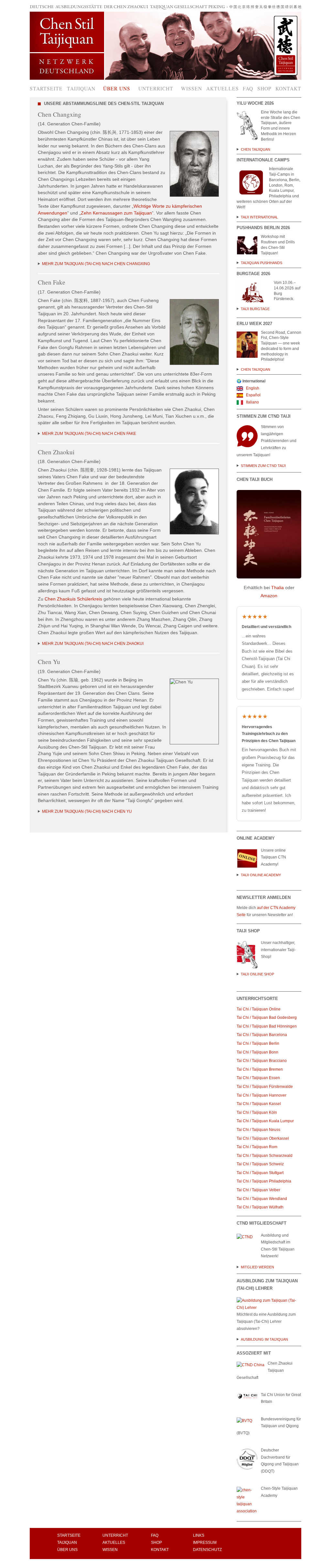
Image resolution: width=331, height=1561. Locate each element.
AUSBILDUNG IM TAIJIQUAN (264, 1339)
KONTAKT (160, 1549)
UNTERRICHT (115, 1535)
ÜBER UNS (67, 1549)
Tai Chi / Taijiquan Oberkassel (263, 1138)
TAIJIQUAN (67, 1542)
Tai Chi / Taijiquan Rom (257, 1147)
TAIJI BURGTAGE (255, 309)
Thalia (277, 587)
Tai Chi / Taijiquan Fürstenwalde (265, 1086)
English (252, 388)
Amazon (269, 595)
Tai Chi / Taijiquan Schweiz (260, 1164)
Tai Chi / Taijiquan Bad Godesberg (267, 1017)
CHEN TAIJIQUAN (256, 149)
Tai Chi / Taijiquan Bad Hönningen (267, 1026)
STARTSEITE (68, 1535)
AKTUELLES (113, 1542)
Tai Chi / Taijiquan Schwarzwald (265, 1155)
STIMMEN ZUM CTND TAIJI (263, 466)
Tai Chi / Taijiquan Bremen (260, 1069)
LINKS (198, 1535)
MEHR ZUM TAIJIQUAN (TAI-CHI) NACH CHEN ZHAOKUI (93, 643)
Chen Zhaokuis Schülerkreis (73, 599)
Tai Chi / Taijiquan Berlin (258, 1043)
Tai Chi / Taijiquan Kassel (259, 1103)
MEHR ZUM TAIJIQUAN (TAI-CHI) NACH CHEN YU (87, 811)
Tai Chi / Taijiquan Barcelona (262, 1034)
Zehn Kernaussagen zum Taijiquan (116, 213)
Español (253, 395)
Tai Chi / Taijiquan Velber (258, 1190)
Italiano (252, 402)
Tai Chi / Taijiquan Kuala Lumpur (265, 1121)
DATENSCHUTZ (207, 1549)
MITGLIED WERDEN (257, 1267)
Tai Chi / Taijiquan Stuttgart (260, 1173)
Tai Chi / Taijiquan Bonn (257, 1052)
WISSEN (110, 1549)
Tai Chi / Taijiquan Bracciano (262, 1060)
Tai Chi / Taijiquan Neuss (258, 1129)
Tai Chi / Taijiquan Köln (257, 1112)
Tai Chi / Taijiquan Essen (258, 1078)
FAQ (154, 1535)
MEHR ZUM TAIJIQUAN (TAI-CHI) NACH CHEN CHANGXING (96, 264)
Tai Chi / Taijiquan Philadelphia (264, 1181)
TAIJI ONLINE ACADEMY (261, 875)
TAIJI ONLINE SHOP (257, 974)
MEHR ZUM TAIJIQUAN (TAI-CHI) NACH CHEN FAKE (89, 433)
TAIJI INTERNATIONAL (260, 217)
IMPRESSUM (205, 1542)
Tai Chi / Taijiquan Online (259, 1009)
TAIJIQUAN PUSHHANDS (261, 263)
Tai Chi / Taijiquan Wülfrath (260, 1207)
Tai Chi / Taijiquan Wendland (262, 1198)
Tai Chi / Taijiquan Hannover (261, 1095)
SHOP (156, 1542)
